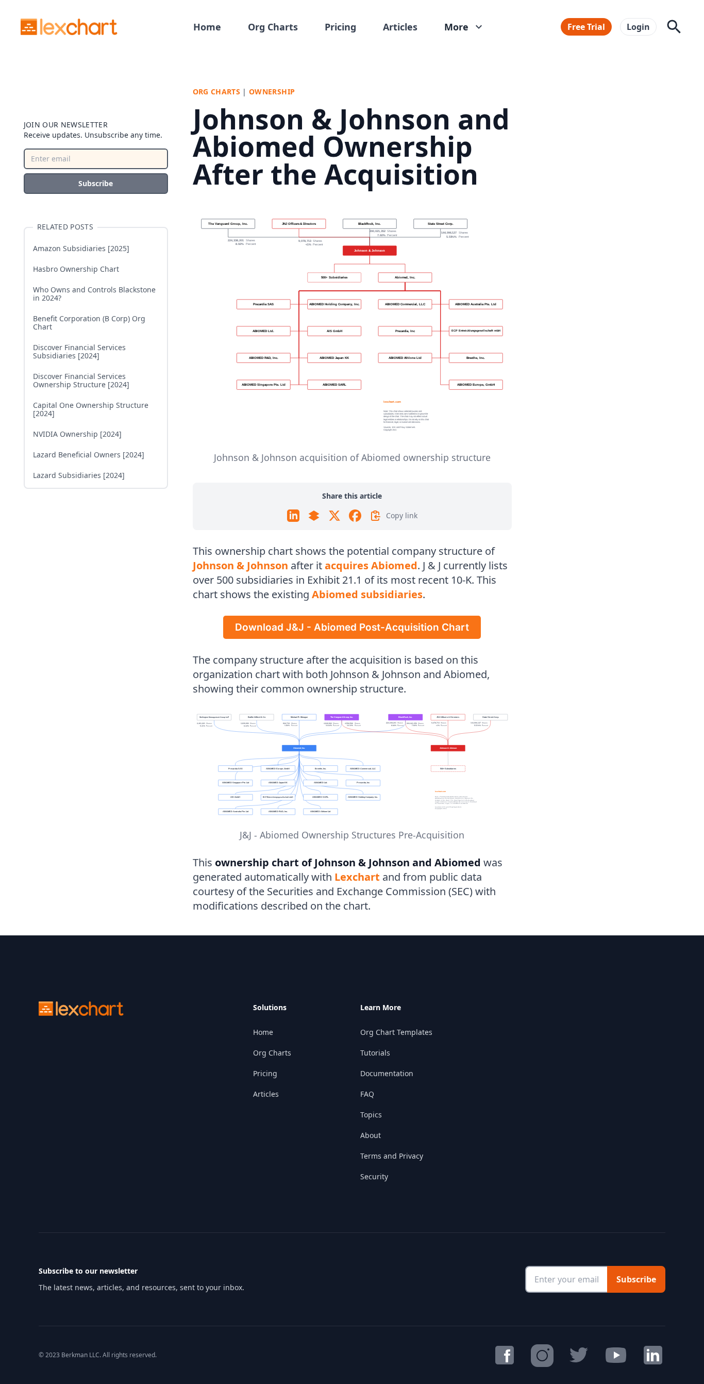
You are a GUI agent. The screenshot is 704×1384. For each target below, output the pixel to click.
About (370, 1135)
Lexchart (357, 877)
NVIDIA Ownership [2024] (77, 434)
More (464, 27)
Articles (400, 27)
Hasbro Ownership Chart (76, 269)
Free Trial (586, 26)
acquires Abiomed (371, 565)
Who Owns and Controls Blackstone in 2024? (94, 294)
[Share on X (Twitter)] (334, 515)
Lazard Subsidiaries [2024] (79, 475)
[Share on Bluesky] (314, 515)
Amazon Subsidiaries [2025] (81, 248)
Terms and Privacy (391, 1156)
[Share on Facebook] (355, 515)
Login (638, 26)
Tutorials (375, 1053)
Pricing (340, 27)
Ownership (272, 91)
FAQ (367, 1094)
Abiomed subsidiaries (367, 594)
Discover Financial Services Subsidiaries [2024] (79, 351)
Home (207, 27)
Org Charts (273, 27)
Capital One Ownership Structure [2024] (90, 409)
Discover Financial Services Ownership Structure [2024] (81, 380)
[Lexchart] (69, 27)
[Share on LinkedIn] (293, 515)
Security (374, 1176)
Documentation (386, 1073)
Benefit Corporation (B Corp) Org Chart (89, 323)
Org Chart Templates (396, 1032)
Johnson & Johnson (240, 565)
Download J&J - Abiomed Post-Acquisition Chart (352, 627)
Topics (371, 1114)
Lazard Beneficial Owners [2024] (88, 455)
